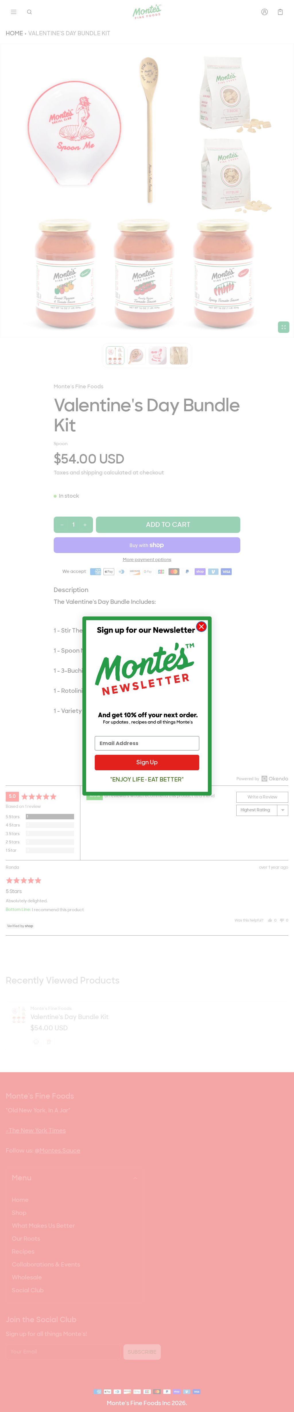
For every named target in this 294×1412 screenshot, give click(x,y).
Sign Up (147, 762)
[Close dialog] (201, 627)
